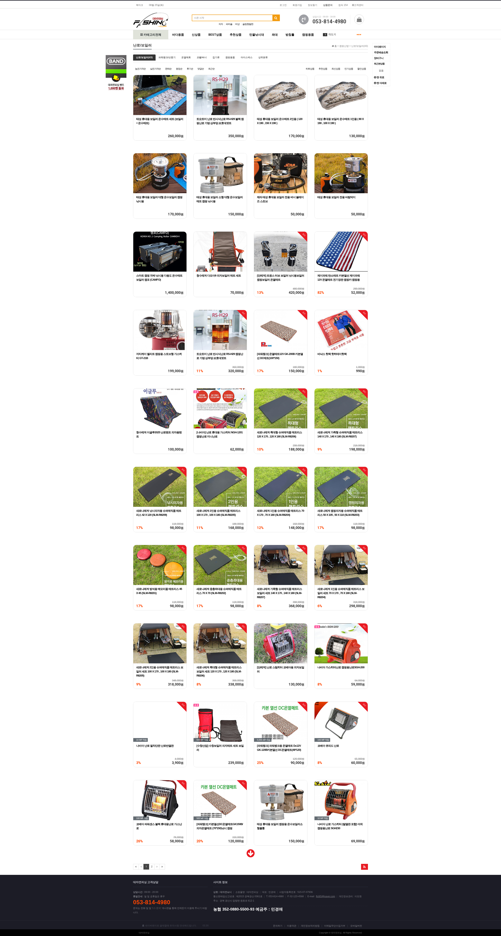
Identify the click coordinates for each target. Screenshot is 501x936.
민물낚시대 (256, 34)
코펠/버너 (202, 57)
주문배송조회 (381, 52)
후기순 (190, 68)
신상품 (196, 34)
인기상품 (348, 68)
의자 (221, 24)
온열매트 (186, 57)
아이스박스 (246, 57)
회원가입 (297, 5)
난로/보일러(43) (144, 57)
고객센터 (358, 5)
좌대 (275, 34)
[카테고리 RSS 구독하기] (364, 867)
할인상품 (361, 68)
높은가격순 (140, 68)
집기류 (216, 57)
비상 (237, 24)
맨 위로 (380, 77)
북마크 (139, 5)
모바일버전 (356, 925)
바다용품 (178, 34)
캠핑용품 (308, 34)
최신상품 (336, 68)
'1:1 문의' (156, 908)
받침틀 (290, 34)
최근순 (211, 68)
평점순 (179, 68)
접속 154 (343, 5)
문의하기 (277, 925)
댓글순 (200, 68)
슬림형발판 (247, 24)
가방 (330, 34)
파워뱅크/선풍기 (167, 57)
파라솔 (229, 24)
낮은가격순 (155, 68)
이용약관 (291, 925)
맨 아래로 (381, 83)
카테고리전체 (152, 34)
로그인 (283, 5)
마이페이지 (380, 46)
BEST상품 (215, 34)
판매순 (168, 68)
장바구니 (378, 58)
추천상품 (235, 34)
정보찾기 (312, 5)
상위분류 (263, 57)
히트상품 (310, 68)
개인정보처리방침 (310, 925)
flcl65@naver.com (325, 896)
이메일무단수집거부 (334, 925)
